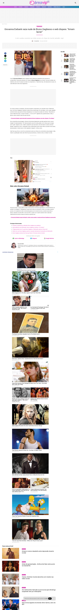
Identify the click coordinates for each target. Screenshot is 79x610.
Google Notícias (50, 238)
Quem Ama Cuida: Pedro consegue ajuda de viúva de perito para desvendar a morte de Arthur (73, 67)
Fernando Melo (21, 243)
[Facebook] (5, 53)
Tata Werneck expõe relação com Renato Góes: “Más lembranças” (72, 60)
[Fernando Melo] (32, 41)
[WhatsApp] (5, 58)
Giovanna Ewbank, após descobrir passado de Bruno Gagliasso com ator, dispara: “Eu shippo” (32, 118)
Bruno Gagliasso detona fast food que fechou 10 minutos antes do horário (29, 233)
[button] (68, 2)
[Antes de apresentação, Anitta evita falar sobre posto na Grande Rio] (10, 566)
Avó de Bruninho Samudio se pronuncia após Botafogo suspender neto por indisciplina (39, 590)
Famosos (39, 26)
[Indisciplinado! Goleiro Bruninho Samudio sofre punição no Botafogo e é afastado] (66, 74)
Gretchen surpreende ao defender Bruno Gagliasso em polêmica (27, 225)
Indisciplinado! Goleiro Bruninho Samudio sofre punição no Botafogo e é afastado (73, 73)
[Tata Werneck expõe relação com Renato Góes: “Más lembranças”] (66, 61)
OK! (50, 598)
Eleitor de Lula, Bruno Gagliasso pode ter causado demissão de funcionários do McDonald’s (32, 231)
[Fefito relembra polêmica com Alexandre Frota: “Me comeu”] (66, 56)
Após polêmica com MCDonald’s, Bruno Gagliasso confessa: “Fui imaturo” (28, 227)
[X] (5, 56)
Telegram (34, 238)
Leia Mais (46, 598)
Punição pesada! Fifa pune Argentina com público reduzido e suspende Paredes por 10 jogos (73, 80)
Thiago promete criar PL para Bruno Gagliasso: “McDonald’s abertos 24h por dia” (30, 229)
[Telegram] (5, 61)
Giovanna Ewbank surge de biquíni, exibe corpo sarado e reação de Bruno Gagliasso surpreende (33, 217)
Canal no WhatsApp (19, 238)
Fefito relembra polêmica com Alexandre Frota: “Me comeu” (73, 55)
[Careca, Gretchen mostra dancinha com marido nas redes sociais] (10, 579)
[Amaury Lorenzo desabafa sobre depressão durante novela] (10, 553)
